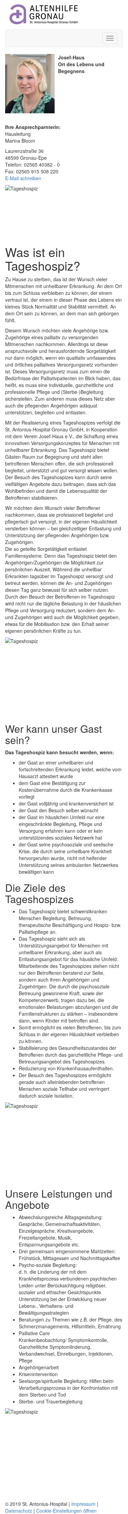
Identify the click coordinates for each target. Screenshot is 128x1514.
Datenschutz (18, 1510)
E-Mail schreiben (23, 178)
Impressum (83, 1503)
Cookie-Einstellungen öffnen (66, 1510)
